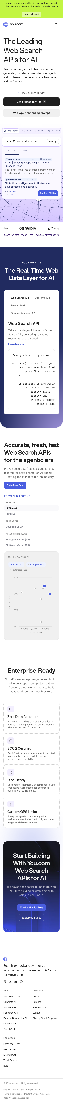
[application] (31, 605)
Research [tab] (55, 130)
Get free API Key (48, 193)
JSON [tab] (24, 150)
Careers (37, 1002)
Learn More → (31, 14)
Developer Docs (11, 1044)
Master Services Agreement (37, 1093)
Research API (10, 1013)
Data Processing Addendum (16, 1098)
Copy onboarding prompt (33, 113)
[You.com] (31, 959)
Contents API (10, 1002)
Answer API (9, 1007)
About (36, 996)
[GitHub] (21, 981)
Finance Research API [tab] (23, 312)
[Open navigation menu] (56, 24)
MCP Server (9, 1024)
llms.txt (6, 1089)
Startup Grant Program (45, 1018)
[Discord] (15, 981)
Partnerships (39, 1007)
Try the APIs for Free (31, 907)
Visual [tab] (11, 150)
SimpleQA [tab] (11, 507)
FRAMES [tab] (10, 513)
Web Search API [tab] (20, 297)
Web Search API (11, 996)
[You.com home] (13, 24)
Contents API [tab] (42, 297)
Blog (5, 1066)
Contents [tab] (28, 130)
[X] (10, 981)
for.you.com (18, 1089)
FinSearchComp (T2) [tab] (18, 539)
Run (51, 141)
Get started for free (31, 101)
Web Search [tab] (12, 130)
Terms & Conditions (12, 1093)
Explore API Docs (31, 917)
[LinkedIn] (5, 981)
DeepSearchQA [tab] (14, 526)
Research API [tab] (18, 305)
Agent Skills (9, 1029)
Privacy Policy (33, 1089)
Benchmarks (10, 1049)
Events (36, 1013)
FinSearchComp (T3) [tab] (18, 545)
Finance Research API (15, 1018)
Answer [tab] (41, 130)
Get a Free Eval (15, 485)
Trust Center (10, 1060)
